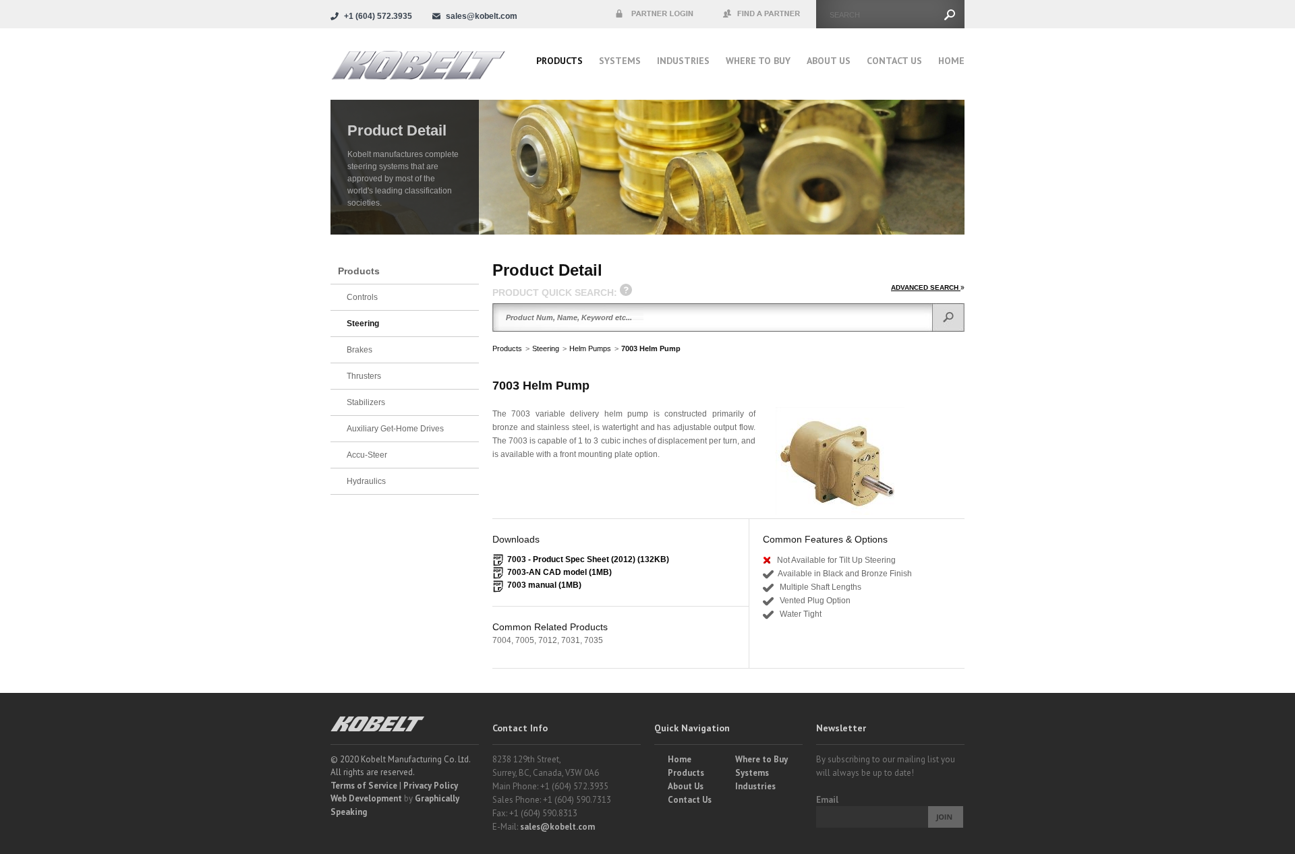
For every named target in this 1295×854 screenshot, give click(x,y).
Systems (620, 61)
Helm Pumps (590, 348)
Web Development (366, 798)
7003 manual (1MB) (544, 585)
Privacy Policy (430, 785)
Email (827, 799)
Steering (545, 348)
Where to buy (758, 61)
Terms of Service (363, 785)
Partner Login (654, 14)
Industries (683, 61)
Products (559, 61)
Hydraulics (366, 481)
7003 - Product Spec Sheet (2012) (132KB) (588, 559)
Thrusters (364, 376)
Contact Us (894, 61)
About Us (829, 61)
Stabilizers (366, 402)
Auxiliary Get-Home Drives (395, 428)
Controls (362, 297)
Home (951, 61)
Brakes (359, 350)
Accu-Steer (367, 455)
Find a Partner (762, 14)
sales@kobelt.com (557, 826)
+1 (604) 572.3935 (378, 16)
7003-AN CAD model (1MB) (559, 572)
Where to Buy (761, 759)
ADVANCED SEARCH (925, 287)
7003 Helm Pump (651, 348)
